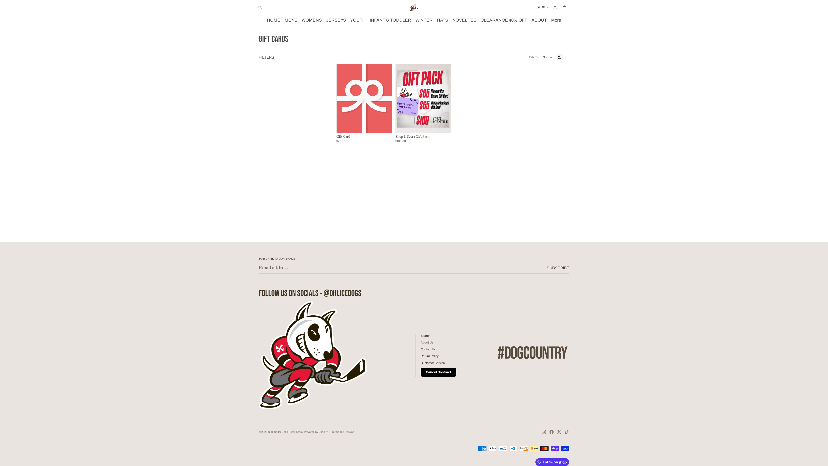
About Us (427, 342)
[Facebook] (551, 432)
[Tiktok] (566, 432)
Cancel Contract (438, 372)
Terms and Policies (343, 431)
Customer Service (433, 363)
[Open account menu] (555, 7)
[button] (547, 57)
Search (425, 335)
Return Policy (430, 356)
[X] (559, 432)
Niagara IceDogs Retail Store (285, 431)
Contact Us (428, 349)
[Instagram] (543, 432)
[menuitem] (556, 20)
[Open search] (260, 7)
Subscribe (558, 267)
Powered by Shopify (316, 431)
